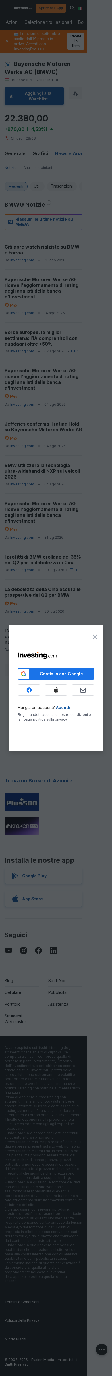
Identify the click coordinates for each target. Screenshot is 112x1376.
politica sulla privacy (50, 719)
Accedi (63, 707)
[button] (67, 8)
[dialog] (56, 688)
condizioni (79, 714)
